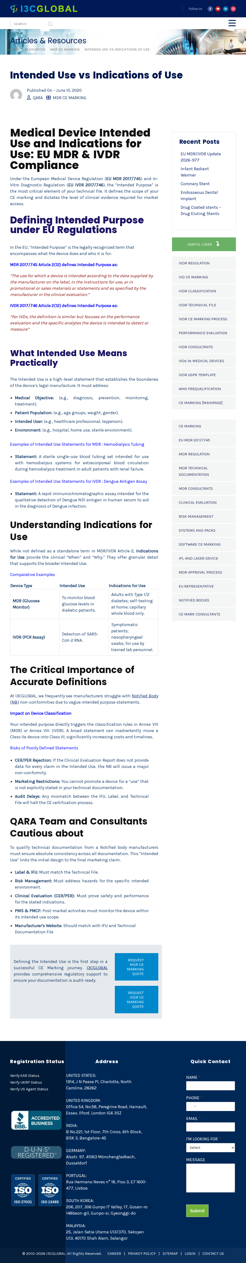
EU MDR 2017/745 (194, 440)
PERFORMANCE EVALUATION (203, 333)
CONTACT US (213, 1253)
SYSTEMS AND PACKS (197, 530)
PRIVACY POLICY (142, 1253)
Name (193, 1077)
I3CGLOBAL (97, 967)
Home (15, 49)
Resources (35, 49)
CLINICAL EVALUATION (198, 502)
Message (195, 1159)
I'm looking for (203, 1139)
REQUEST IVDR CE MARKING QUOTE (135, 999)
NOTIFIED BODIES (194, 600)
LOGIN (190, 1253)
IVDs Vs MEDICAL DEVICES (201, 361)
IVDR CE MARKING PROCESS (203, 319)
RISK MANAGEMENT (196, 516)
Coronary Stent (195, 183)
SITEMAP (170, 1253)
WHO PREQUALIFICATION (200, 388)
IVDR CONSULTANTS (196, 347)
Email (193, 1118)
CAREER (114, 1253)
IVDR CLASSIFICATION (197, 291)
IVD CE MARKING (193, 277)
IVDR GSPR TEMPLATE (197, 375)
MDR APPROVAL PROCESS (200, 572)
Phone (194, 1097)
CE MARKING (190, 426)
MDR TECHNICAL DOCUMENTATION (194, 471)
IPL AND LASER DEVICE (198, 558)
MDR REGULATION (194, 454)
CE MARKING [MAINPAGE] (201, 402)
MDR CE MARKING (65, 49)
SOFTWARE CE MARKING (200, 544)
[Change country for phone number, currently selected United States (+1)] (191, 1106)
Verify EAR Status (24, 1075)
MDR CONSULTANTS (196, 488)
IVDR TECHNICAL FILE (197, 305)
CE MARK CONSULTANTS (199, 614)
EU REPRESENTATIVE (196, 586)
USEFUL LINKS (200, 244)
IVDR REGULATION (194, 263)
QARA (38, 97)
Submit (197, 1210)
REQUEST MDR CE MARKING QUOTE (135, 967)
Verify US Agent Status (29, 1089)
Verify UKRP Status (26, 1082)
